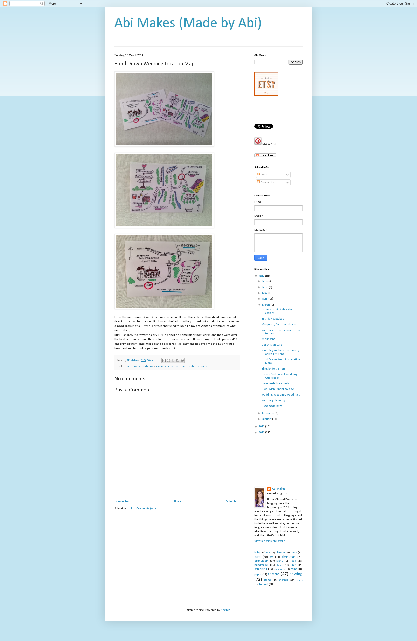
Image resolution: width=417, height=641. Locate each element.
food (293, 561)
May (265, 293)
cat (271, 557)
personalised (168, 366)
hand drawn (148, 366)
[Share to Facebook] (177, 360)
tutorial (263, 584)
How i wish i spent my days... (279, 389)
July (264, 281)
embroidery (261, 561)
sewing (296, 574)
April (265, 298)
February (267, 413)
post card (180, 366)
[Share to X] (173, 360)
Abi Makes (278, 488)
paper (257, 574)
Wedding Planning (273, 400)
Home (177, 501)
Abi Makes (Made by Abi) (188, 23)
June (265, 287)
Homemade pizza (272, 406)
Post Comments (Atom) (144, 508)
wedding (202, 366)
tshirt (299, 580)
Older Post (232, 501)
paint (294, 569)
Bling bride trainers (273, 368)
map (157, 366)
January (267, 419)
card (257, 557)
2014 (262, 276)
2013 (262, 426)
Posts (263, 174)
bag (268, 553)
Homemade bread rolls (275, 383)
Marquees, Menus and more (279, 324)
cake (294, 552)
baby (257, 552)
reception (191, 366)
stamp (267, 580)
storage (283, 580)
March (266, 305)
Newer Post (123, 501)
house (280, 565)
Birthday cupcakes (273, 318)
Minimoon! (268, 339)
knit (293, 565)
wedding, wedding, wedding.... (281, 394)
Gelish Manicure (272, 345)
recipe (273, 574)
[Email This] (163, 360)
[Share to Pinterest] (182, 360)
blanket (280, 552)
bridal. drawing (132, 366)
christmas (288, 557)
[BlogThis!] (168, 360)
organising (260, 569)
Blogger (225, 610)
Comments (267, 182)
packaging (279, 569)
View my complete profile (269, 541)
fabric (279, 561)
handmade (261, 565)
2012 (262, 432)
